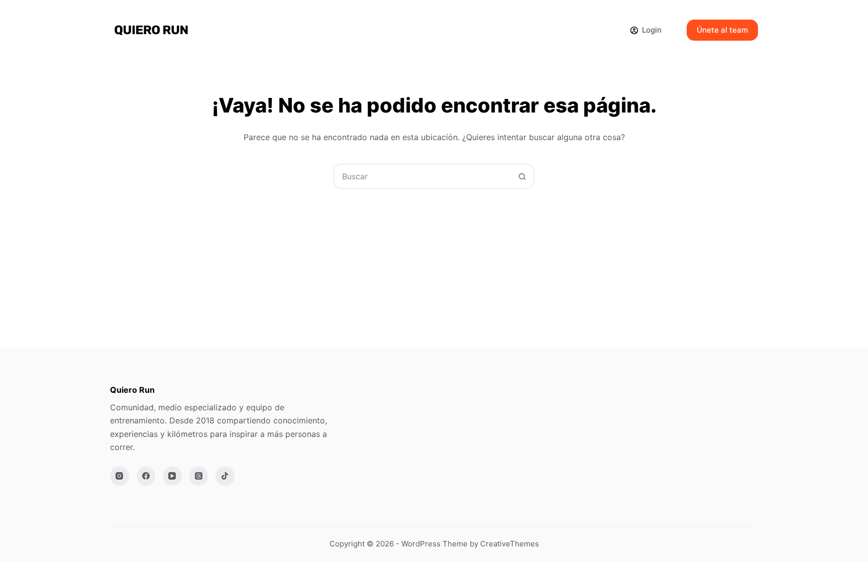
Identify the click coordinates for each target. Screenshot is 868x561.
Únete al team (722, 30)
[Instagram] (119, 476)
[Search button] (521, 176)
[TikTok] (225, 476)
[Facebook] (146, 476)
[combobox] (422, 176)
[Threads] (198, 476)
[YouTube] (172, 476)
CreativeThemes (509, 543)
